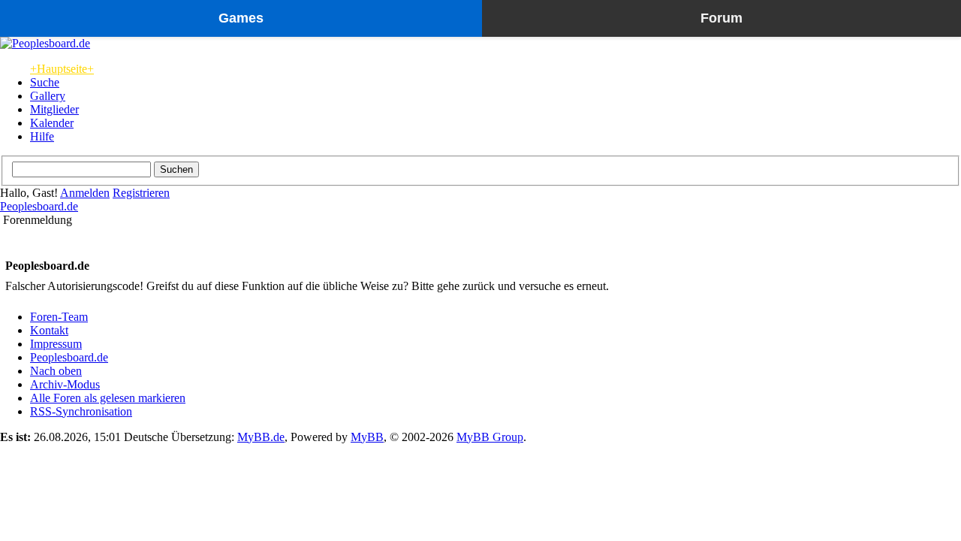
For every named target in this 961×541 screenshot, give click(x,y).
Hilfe (42, 136)
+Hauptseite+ (62, 68)
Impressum (56, 343)
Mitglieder (54, 109)
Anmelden (85, 192)
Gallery (47, 95)
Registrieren (141, 192)
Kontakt (49, 330)
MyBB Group (489, 437)
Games (241, 18)
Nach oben (56, 370)
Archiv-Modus (65, 384)
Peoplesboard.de (39, 206)
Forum (721, 18)
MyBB (367, 437)
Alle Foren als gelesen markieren (107, 397)
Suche (44, 82)
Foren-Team (59, 316)
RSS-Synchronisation (81, 411)
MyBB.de (261, 437)
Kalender (52, 122)
